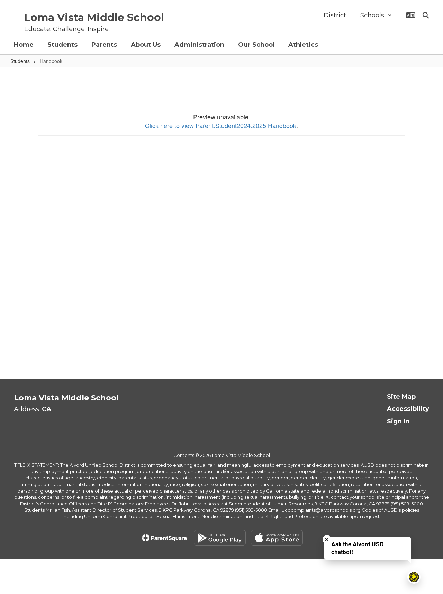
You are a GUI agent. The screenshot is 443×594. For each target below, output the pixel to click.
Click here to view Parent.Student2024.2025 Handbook (220, 125)
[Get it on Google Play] (220, 538)
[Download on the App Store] (277, 538)
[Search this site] (425, 15)
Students (20, 60)
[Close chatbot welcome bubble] (327, 539)
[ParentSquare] (165, 538)
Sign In (398, 421)
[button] (376, 15)
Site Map (401, 396)
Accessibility (408, 409)
